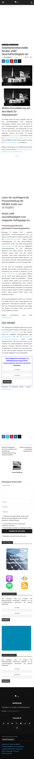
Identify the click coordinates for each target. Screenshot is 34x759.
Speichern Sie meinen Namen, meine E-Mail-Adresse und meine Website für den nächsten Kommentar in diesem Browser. (15, 518)
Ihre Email (17, 375)
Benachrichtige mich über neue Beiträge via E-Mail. (17, 527)
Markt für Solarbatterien (11, 142)
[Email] (19, 61)
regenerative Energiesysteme (11, 332)
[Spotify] (21, 723)
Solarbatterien (15, 135)
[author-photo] (17, 470)
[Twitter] (7, 61)
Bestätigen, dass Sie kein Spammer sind (14, 536)
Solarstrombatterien (8, 246)
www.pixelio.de (6, 389)
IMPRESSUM (17, 703)
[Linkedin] (15, 61)
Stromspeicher (9, 7)
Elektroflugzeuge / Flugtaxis (10, 751)
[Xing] (17, 728)
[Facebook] (3, 61)
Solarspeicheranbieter (9, 274)
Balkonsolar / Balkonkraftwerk (11, 744)
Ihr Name (17, 369)
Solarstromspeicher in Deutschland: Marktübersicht (26, 449)
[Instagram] (8, 723)
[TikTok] (25, 723)
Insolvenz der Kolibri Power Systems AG (18, 138)
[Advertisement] (17, 26)
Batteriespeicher (7, 337)
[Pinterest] (11, 61)
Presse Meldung (8, 57)
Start (3, 7)
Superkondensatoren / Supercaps (12, 749)
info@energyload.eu (13, 711)
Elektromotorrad (7, 753)
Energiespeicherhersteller (13, 239)
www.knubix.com (7, 317)
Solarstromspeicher (19, 7)
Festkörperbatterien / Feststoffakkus (13, 746)
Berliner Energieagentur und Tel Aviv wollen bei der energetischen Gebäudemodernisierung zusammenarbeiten (9, 451)
